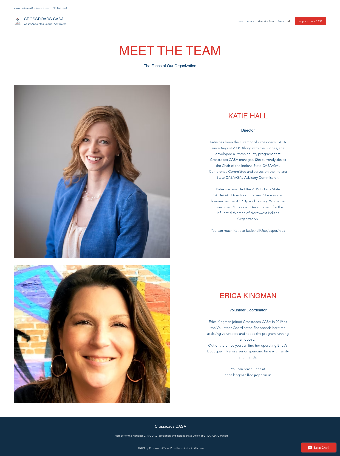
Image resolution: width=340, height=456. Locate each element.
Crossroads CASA (170, 426)
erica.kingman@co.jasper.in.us (248, 375)
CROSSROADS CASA (44, 19)
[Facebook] (289, 21)
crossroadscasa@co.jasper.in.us (31, 8)
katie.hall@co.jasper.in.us (265, 230)
